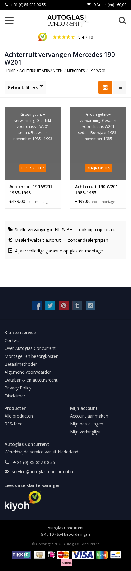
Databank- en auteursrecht (31, 380)
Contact (12, 340)
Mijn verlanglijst (85, 432)
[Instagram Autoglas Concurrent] (90, 305)
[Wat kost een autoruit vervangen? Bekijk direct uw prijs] (68, 21)
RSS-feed (14, 424)
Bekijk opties (32, 168)
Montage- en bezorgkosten (31, 356)
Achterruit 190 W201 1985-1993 (30, 190)
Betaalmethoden (21, 364)
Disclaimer (15, 396)
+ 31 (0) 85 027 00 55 (28, 4)
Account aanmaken (89, 416)
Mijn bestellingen (86, 424)
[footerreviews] (65, 501)
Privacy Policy (18, 388)
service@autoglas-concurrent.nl (43, 471)
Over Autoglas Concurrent (30, 348)
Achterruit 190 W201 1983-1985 (96, 190)
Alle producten (19, 416)
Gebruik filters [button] (23, 87)
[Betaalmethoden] (20, 554)
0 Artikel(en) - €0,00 (109, 4)
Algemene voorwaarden (28, 372)
